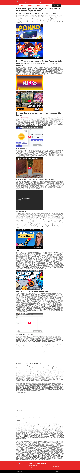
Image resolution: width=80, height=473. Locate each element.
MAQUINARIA (47, 5)
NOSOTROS (30, 5)
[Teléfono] (33, 2)
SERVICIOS (38, 5)
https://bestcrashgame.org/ (25, 117)
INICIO (22, 5)
